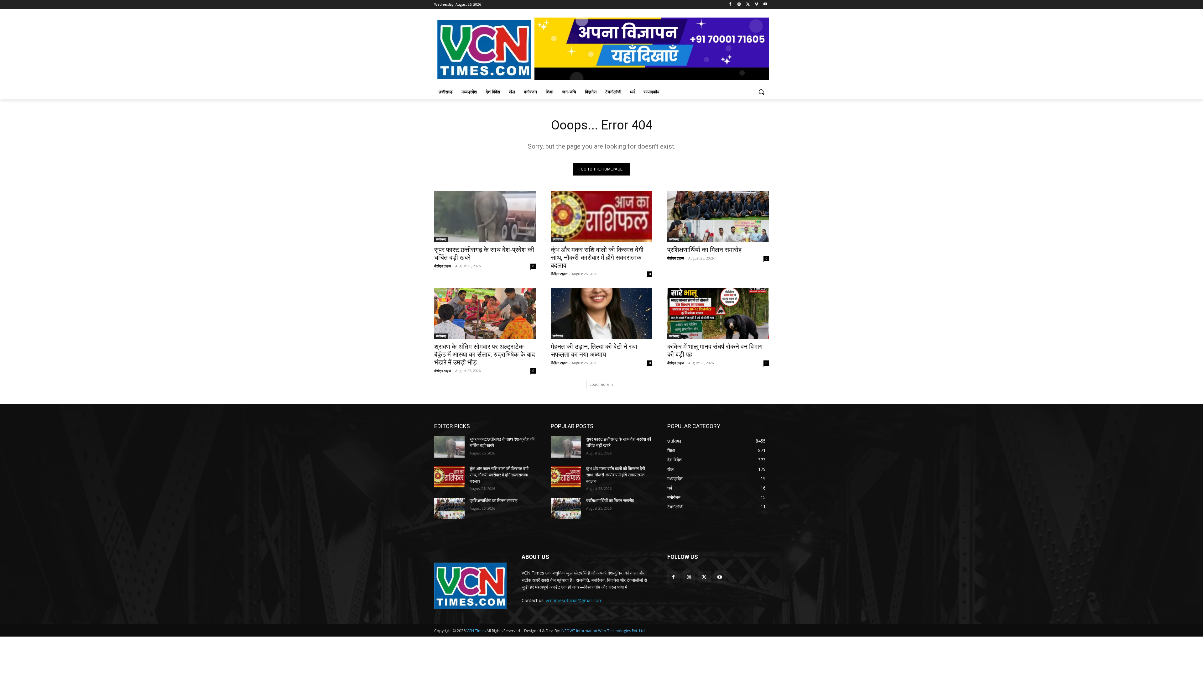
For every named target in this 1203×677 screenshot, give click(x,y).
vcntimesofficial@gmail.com (574, 600)
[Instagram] (739, 4)
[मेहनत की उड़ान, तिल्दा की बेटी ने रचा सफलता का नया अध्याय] (601, 313)
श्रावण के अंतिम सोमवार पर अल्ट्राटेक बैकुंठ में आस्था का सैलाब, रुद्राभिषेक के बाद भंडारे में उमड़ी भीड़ (484, 354)
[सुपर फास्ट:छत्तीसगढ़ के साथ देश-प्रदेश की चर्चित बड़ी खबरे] (485, 216)
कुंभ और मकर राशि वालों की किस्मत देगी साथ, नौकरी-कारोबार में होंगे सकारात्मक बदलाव (597, 257)
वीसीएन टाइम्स (442, 266)
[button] (761, 91)
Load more (599, 384)
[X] (748, 4)
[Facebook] (730, 4)
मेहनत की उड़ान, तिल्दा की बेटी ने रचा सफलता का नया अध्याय (594, 350)
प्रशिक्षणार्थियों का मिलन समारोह (704, 250)
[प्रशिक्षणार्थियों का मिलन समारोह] (718, 216)
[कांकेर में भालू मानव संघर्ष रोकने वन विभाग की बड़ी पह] (718, 313)
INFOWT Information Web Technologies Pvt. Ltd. (603, 630)
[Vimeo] (756, 4)
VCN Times (476, 630)
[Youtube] (765, 4)
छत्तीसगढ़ (441, 239)
